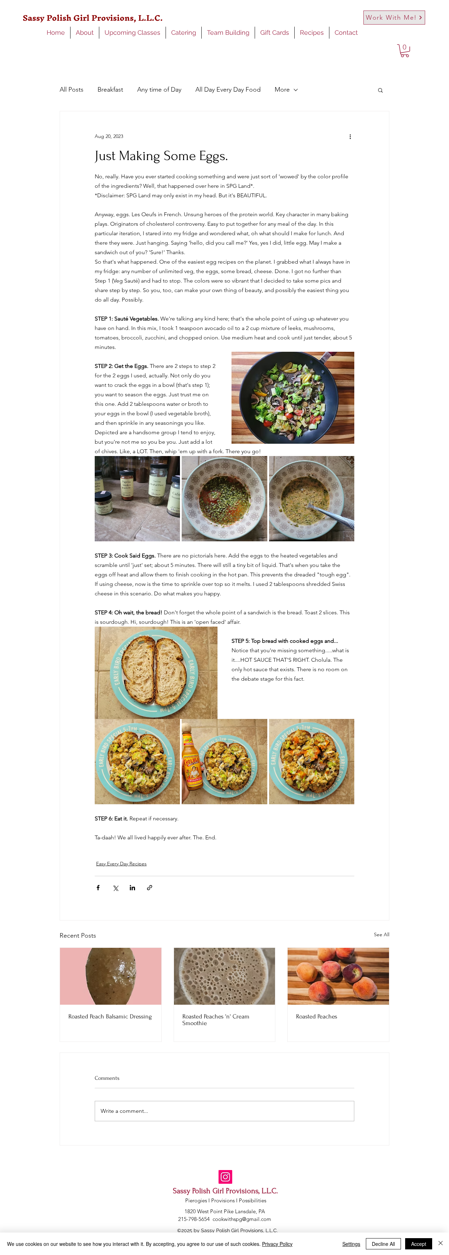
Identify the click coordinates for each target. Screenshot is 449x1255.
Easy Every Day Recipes (121, 863)
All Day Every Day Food (228, 89)
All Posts (71, 89)
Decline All (383, 1243)
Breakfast (110, 89)
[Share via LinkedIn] (132, 887)
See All (381, 934)
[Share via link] (149, 887)
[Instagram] (225, 1177)
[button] (405, 50)
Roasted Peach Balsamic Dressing (110, 1016)
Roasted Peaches (316, 1016)
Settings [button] (351, 1243)
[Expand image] (137, 498)
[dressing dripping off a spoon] (110, 976)
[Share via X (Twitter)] (115, 887)
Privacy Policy (277, 1243)
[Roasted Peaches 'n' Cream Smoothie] (224, 976)
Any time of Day (159, 89)
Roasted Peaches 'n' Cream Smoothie (215, 1019)
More (282, 89)
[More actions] (350, 136)
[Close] (440, 1243)
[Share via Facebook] (98, 887)
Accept (418, 1243)
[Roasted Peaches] (338, 976)
